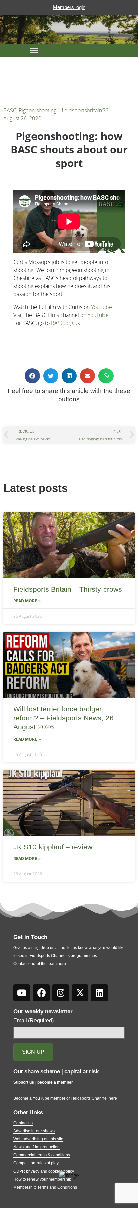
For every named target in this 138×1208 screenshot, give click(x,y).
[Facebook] (41, 992)
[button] (34, 50)
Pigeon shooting (37, 110)
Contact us (23, 1123)
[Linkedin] (99, 992)
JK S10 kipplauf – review (52, 847)
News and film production (36, 1147)
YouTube (101, 307)
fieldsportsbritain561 (86, 110)
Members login (69, 7)
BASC (9, 110)
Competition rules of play (36, 1163)
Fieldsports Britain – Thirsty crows (67, 589)
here (62, 963)
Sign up (33, 1052)
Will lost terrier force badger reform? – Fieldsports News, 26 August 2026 (63, 718)
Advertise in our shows (34, 1131)
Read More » (27, 601)
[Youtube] (21, 992)
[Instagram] (60, 992)
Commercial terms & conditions (41, 1155)
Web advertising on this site (38, 1139)
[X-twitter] (80, 992)
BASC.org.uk (65, 323)
